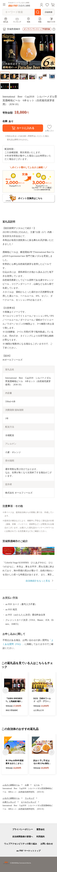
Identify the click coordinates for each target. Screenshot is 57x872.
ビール (37, 785)
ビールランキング (28, 802)
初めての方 (51, 22)
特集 (39, 22)
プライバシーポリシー (22, 829)
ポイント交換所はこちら (30, 198)
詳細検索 (48, 12)
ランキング (17, 22)
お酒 (27, 785)
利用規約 (40, 836)
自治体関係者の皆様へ (22, 836)
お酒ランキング (9, 802)
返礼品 (5, 22)
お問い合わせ (47, 843)
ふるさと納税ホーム (11, 785)
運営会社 (40, 829)
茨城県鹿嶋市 (13, 29)
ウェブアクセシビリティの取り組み (20, 843)
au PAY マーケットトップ (28, 851)
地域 (28, 22)
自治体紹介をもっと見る (38, 581)
